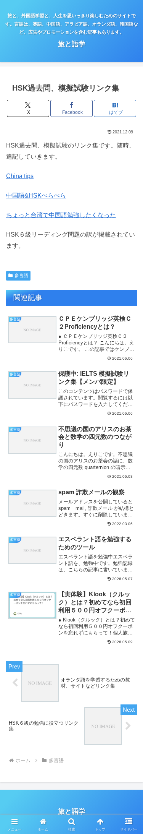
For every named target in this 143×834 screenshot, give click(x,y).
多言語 (21, 275)
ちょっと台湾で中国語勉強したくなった (61, 215)
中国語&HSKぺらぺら (36, 195)
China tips (20, 176)
